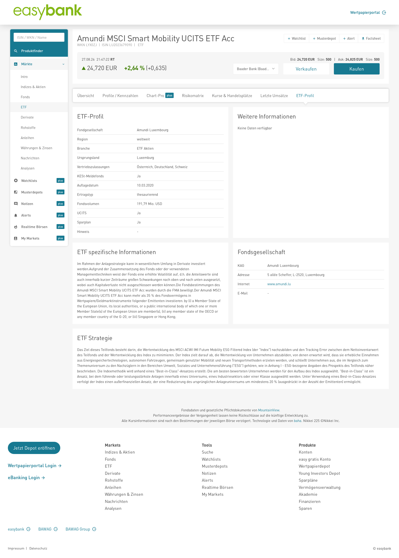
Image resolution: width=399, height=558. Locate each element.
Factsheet (373, 38)
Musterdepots (215, 466)
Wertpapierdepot (314, 466)
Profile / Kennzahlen (120, 95)
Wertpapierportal (365, 12)
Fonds (25, 97)
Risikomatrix (193, 95)
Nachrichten (30, 158)
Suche (207, 451)
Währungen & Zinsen (36, 147)
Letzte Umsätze (274, 95)
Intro (24, 76)
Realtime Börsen (217, 487)
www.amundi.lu (279, 284)
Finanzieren (309, 501)
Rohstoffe (28, 127)
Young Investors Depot (319, 473)
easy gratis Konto (315, 459)
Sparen (305, 508)
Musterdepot (326, 38)
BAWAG (45, 528)
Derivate (27, 117)
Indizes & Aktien (33, 86)
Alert (350, 38)
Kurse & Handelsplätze (232, 95)
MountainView (268, 410)
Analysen (27, 168)
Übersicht (85, 95)
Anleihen (27, 137)
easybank (16, 528)
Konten (305, 451)
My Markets (213, 494)
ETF (24, 107)
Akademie (308, 494)
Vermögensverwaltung (320, 487)
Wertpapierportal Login (32, 465)
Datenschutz (38, 548)
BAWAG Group (78, 528)
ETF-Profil (305, 95)
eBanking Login (24, 477)
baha (297, 420)
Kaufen (356, 69)
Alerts (207, 480)
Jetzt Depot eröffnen (34, 448)
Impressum (16, 548)
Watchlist (298, 38)
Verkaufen (306, 69)
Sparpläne (308, 480)
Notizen (209, 473)
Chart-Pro (155, 95)
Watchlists (211, 459)
